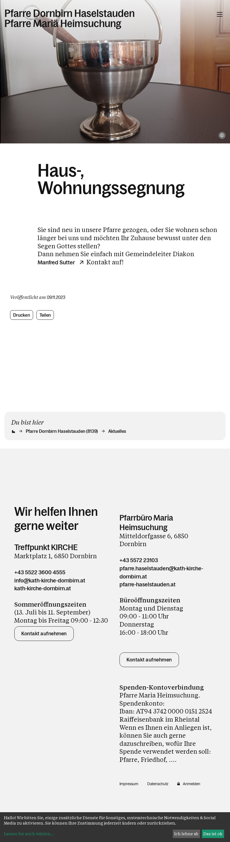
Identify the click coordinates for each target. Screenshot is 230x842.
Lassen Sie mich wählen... (29, 833)
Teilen (45, 315)
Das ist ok (212, 833)
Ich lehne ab (186, 833)
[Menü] (220, 14)
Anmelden (191, 784)
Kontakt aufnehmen (44, 633)
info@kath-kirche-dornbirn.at (49, 580)
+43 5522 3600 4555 (39, 572)
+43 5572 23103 (138, 560)
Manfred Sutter (56, 262)
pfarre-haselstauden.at (147, 584)
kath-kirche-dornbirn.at (42, 588)
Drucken (21, 315)
